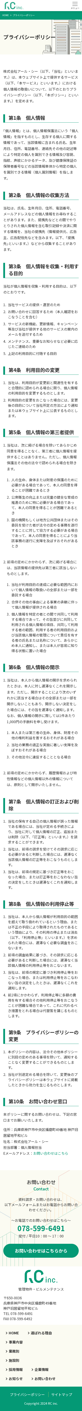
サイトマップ (61, 1394)
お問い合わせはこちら (50, 1153)
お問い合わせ (45, 1378)
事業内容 (16, 1342)
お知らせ (16, 1378)
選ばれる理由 (41, 1332)
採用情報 (16, 1369)
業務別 (14, 1351)
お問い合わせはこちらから (41, 1250)
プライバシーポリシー (27, 1394)
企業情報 (42, 1369)
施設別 (14, 1360)
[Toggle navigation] (75, 5)
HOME (14, 1332)
